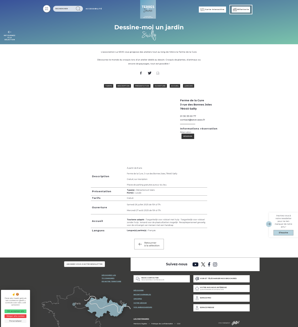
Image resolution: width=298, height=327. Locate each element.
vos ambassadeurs (143, 307)
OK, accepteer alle (15, 311)
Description (123, 86)
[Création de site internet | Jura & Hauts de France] (235, 323)
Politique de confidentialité (162, 324)
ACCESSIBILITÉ (94, 9)
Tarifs (108, 86)
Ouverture (160, 86)
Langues (188, 86)
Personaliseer (15, 321)
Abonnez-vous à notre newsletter (84, 264)
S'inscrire (283, 233)
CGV (178, 324)
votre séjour (140, 303)
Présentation (142, 86)
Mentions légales (140, 324)
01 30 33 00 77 (188, 116)
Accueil (175, 86)
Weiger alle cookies (15, 316)
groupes (138, 299)
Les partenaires (141, 319)
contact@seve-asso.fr (192, 119)
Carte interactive (214, 9)
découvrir (139, 290)
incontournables (142, 294)
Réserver (187, 136)
